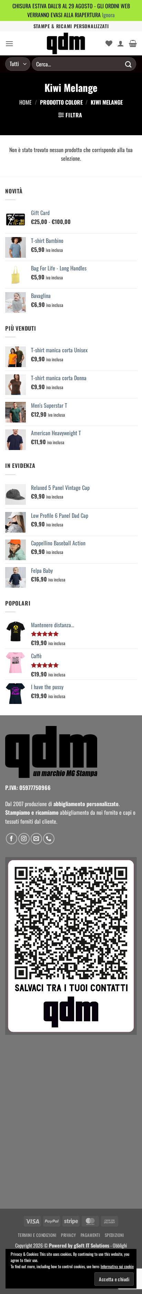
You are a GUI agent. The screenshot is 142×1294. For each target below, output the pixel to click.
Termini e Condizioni (37, 1235)
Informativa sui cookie (117, 1266)
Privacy (68, 1235)
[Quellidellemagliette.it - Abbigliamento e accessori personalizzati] (65, 43)
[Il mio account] (120, 43)
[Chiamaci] (48, 838)
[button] (9, 43)
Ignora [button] (108, 15)
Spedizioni (114, 1235)
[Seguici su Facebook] (11, 838)
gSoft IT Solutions (91, 1245)
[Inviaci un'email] (36, 838)
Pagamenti (90, 1235)
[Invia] (128, 64)
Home (25, 102)
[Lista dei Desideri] (108, 43)
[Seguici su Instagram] (24, 838)
